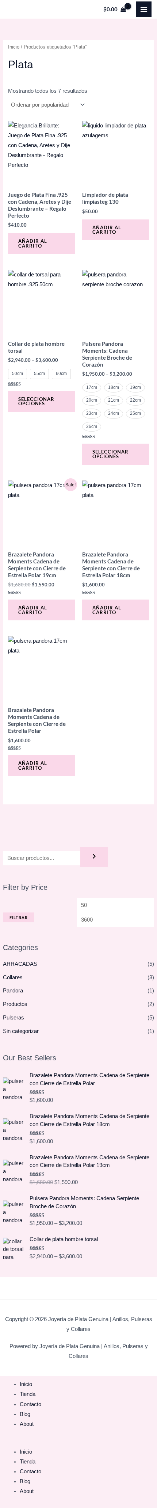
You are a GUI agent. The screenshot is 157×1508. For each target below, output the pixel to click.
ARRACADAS (20, 964)
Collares (13, 977)
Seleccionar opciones (36, 401)
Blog (25, 1414)
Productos (15, 1004)
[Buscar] (94, 857)
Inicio (13, 47)
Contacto (30, 1404)
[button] (78, 1442)
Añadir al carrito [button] (32, 243)
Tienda (27, 1394)
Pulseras (13, 1018)
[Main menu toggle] (144, 9)
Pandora (13, 991)
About (27, 1424)
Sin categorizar (21, 1031)
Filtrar (18, 917)
